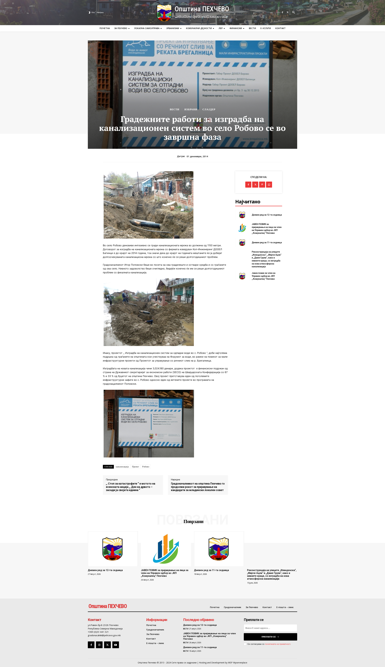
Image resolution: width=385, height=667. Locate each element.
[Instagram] (99, 644)
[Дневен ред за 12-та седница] (242, 215)
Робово (145, 466)
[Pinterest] (262, 185)
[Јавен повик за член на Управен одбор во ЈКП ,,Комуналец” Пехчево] (242, 276)
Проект (135, 466)
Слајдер (208, 109)
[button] (293, 12)
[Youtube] (115, 644)
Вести (174, 109)
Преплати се (269, 637)
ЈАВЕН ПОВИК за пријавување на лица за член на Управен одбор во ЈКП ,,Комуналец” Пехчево (164, 573)
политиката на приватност (277, 644)
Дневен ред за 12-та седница (267, 215)
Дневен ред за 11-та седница (267, 242)
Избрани (190, 109)
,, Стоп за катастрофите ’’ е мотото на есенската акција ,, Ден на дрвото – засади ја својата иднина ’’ (130, 487)
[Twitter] (288, 12)
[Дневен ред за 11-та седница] (242, 242)
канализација (122, 466)
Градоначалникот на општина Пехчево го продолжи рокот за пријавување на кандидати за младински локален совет (198, 487)
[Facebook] (282, 12)
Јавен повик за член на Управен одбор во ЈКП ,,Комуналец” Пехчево (263, 276)
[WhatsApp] (269, 185)
